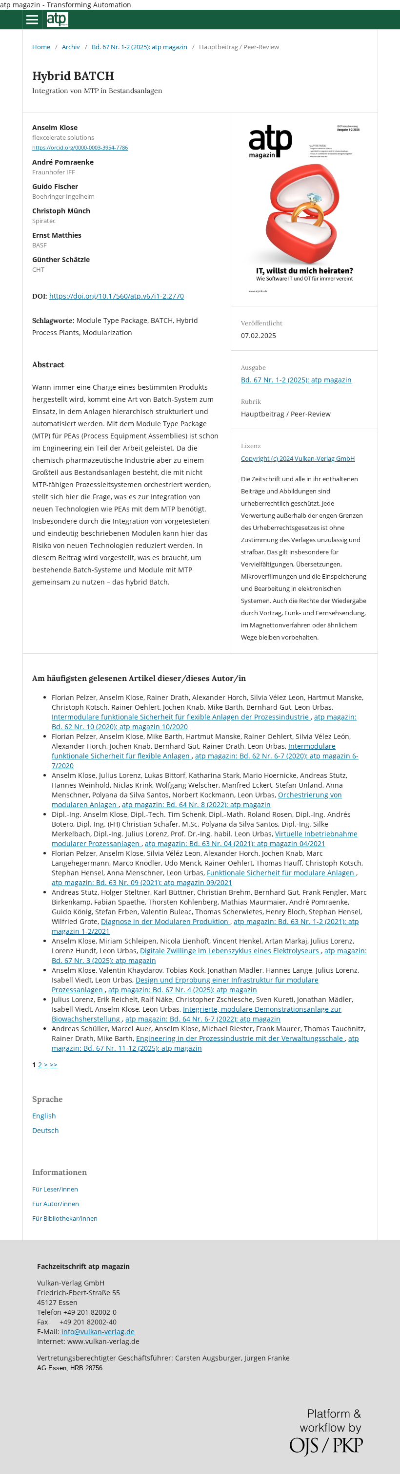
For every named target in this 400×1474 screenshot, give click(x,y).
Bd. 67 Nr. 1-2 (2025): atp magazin (139, 46)
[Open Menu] (32, 19)
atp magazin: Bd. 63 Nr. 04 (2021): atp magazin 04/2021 (235, 843)
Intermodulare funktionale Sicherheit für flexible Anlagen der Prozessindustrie (181, 716)
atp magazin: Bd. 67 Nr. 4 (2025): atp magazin (182, 989)
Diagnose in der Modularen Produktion (165, 921)
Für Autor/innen (55, 1203)
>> (54, 1064)
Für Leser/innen (55, 1189)
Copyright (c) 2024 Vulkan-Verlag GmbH (298, 458)
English (44, 1115)
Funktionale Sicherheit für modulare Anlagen (281, 872)
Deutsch (45, 1130)
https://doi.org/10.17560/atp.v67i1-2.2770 (116, 296)
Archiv (71, 46)
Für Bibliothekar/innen (65, 1218)
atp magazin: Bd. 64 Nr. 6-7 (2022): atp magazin (202, 1018)
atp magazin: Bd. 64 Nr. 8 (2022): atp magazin (196, 804)
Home (41, 46)
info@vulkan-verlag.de (98, 1331)
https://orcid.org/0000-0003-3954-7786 (80, 147)
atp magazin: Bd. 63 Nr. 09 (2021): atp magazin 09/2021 (142, 882)
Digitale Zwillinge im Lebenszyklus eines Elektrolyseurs (230, 950)
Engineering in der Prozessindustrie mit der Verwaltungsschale (240, 1038)
